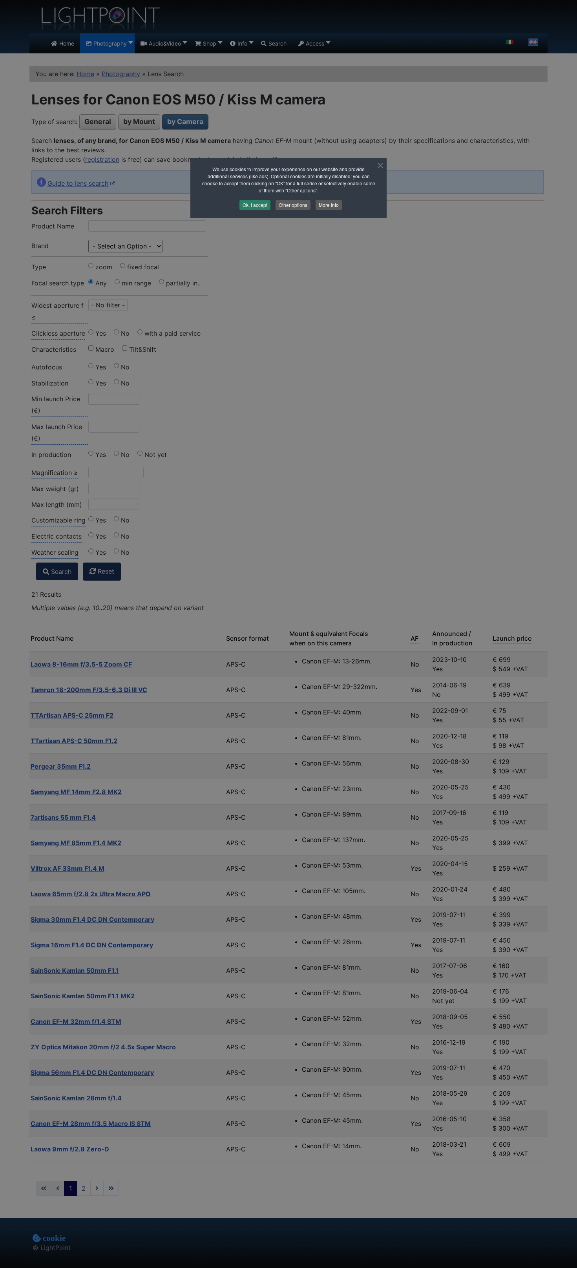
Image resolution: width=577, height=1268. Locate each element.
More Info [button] (329, 204)
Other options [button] (293, 204)
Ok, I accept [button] (255, 204)
